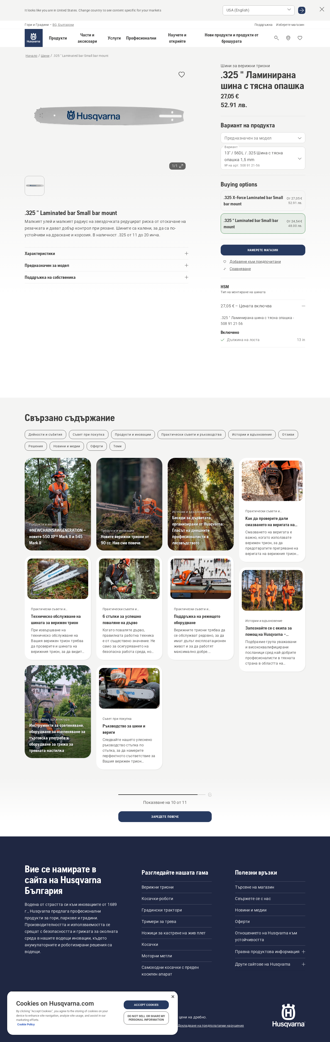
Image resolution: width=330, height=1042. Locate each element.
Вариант (231, 147)
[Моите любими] (300, 38)
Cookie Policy (26, 1024)
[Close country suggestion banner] (322, 9)
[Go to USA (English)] (301, 10)
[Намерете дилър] (288, 38)
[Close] (173, 996)
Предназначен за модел (247, 138)
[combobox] (263, 137)
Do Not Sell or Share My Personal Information (146, 1017)
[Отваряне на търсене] (276, 38)
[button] (58, 38)
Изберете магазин (290, 25)
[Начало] (34, 38)
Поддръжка (264, 25)
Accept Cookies (146, 1005)
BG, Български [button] (63, 25)
